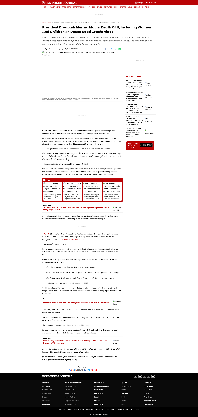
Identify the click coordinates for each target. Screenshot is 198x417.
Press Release (149, 404)
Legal (96, 397)
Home (45, 7)
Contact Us (110, 410)
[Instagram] (92, 370)
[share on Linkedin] (115, 49)
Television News (70, 404)
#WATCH (46, 234)
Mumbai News (55, 7)
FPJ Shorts (66, 7)
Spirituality (98, 404)
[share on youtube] (153, 376)
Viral (130, 7)
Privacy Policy (99, 410)
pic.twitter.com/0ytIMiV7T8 (72, 239)
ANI (43, 49)
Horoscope (98, 393)
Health (123, 397)
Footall (123, 390)
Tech (147, 7)
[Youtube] (95, 370)
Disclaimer (89, 410)
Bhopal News (46, 397)
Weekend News (150, 401)
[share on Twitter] (111, 49)
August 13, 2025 (82, 164)
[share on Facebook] (107, 49)
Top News (147, 383)
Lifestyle (124, 393)
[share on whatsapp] (120, 49)
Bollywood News (70, 386)
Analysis (45, 383)
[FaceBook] (85, 370)
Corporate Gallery (101, 386)
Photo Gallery (149, 386)
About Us (62, 410)
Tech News (148, 390)
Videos (146, 393)
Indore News (46, 393)
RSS (131, 410)
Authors (136, 410)
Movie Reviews (70, 393)
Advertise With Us (122, 410)
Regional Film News (72, 401)
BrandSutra (99, 383)
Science (97, 401)
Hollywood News (70, 390)
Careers (81, 410)
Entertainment (79, 7)
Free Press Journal (59, 2)
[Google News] (76, 370)
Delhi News (46, 401)
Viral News (148, 397)
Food (123, 404)
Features (108, 7)
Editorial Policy (72, 410)
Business (91, 7)
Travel (123, 401)
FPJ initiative (99, 390)
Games (99, 7)
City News (46, 386)
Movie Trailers (70, 397)
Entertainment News (73, 383)
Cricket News (126, 386)
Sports (123, 7)
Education (138, 7)
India (116, 7)
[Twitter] (88, 370)
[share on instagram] (148, 376)
